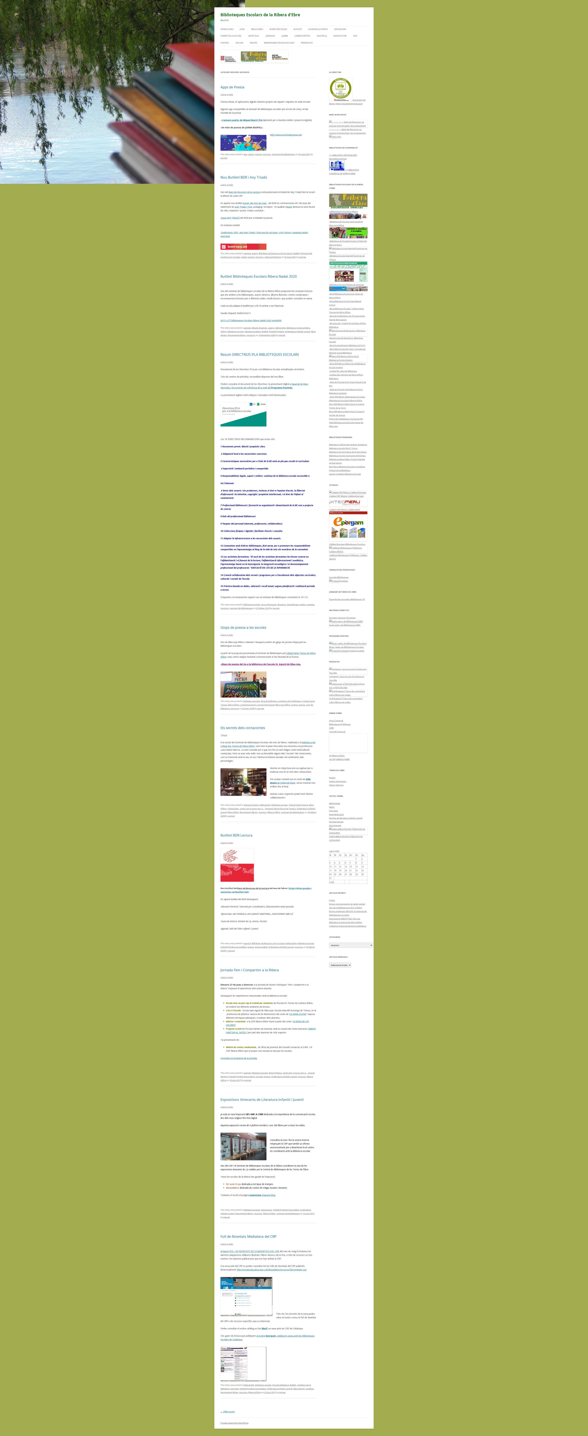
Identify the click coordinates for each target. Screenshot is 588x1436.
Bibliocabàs (257, 29)
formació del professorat (276, 808)
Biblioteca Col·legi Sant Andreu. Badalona (348, 444)
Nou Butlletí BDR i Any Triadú (244, 177)
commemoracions (248, 704)
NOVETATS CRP (340, 36)
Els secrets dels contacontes (243, 727)
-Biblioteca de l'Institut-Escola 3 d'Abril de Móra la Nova (348, 243)
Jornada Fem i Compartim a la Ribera (250, 970)
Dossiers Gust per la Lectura (342, 617)
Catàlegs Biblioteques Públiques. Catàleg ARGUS (348, 557)
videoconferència (272, 257)
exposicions (266, 1209)
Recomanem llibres (237, 335)
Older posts (228, 1411)
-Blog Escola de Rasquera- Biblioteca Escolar (346, 340)
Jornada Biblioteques (339, 577)
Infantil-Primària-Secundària (234, 947)
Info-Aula (333, 810)
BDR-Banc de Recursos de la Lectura (275, 253)
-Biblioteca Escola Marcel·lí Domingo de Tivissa (347, 257)
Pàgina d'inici (227, 29)
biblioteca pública (253, 331)
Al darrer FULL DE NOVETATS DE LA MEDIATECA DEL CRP (250, 1251)
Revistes (253, 42)
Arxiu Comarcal (336, 720)
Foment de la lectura (231, 36)
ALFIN (242, 29)
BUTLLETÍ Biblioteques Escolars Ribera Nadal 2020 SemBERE (251, 320)
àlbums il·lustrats (259, 327)
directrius (281, 604)
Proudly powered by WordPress (234, 1423)
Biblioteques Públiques (340, 724)
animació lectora (251, 805)
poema (294, 704)
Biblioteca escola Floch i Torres (343, 448)
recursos (267, 154)
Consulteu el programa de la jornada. (239, 1058)
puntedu (311, 604)
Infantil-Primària (276, 331)
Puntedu (225, 42)
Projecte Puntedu (356, 650)
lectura (292, 808)
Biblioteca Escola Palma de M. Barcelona (347, 452)
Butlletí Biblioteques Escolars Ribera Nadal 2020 (259, 276)
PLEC (355, 36)
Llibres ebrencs (336, 785)
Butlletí (298, 29)
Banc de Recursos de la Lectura (244, 192)
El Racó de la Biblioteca (339, 470)
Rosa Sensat (335, 825)
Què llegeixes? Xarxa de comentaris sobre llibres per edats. (346, 700)
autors (251, 154)
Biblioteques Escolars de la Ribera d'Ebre (260, 14)
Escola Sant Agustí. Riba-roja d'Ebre (274, 704)
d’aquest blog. (262, 1195)
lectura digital (261, 947)
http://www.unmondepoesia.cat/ (286, 134)
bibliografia (280, 327)
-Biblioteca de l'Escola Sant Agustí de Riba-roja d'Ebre (346, 223)
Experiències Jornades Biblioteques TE (347, 599)
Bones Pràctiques (278, 29)
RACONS (239, 42)
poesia (258, 154)
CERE (331, 728)
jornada (236, 257)
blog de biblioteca (269, 701)
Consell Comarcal (337, 731)
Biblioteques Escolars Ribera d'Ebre (345, 400)
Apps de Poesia (232, 87)
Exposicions (340, 29)
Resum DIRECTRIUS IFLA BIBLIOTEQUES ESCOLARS (260, 354)
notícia (244, 257)
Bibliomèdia (334, 803)
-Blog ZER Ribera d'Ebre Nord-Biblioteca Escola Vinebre (347, 365)
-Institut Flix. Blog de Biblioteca (343, 371)
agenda (247, 253)
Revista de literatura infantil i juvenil (345, 818)
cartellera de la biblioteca (290, 701)
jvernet (224, 158)
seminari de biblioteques (283, 154)
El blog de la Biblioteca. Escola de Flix (346, 419)
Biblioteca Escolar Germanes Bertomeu (347, 455)
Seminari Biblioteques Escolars (279, 42)
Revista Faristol (336, 821)
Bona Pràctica (275, 1073)
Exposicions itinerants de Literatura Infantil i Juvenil (262, 1099)
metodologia (293, 604)
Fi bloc (332, 900)
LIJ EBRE (284, 36)
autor (289, 206)
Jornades (270, 36)
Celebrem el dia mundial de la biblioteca (347, 926)
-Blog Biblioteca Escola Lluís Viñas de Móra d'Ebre (346, 296)
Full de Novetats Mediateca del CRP (248, 1236)
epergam (234, 1388)
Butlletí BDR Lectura (237, 835)
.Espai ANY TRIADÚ (230, 217)
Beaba (332, 777)
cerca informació (268, 604)
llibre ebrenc (299, 1388)
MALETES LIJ (322, 36)
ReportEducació (336, 814)
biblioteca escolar (235, 331)
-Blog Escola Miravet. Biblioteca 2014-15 (347, 345)
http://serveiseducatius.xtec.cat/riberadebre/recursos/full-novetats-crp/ (272, 1269)
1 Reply (224, 735)
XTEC (338, 136)
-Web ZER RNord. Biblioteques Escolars (347, 397)
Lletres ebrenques (337, 781)
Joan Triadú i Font (243, 206)
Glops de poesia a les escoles (243, 627)
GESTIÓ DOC (253, 36)
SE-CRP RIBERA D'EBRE (339, 759)
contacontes (233, 808)
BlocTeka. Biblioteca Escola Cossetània (347, 466)
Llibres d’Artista (302, 36)
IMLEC (332, 807)
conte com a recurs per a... (252, 808)
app (245, 154)
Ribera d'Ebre (274, 812)
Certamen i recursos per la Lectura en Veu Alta (346, 678)
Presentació (307, 42)
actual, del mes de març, (255, 203)
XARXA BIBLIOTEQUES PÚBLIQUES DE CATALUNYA (346, 838)
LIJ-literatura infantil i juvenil (297, 331)
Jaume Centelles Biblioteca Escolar (345, 474)
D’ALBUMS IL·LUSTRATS (318, 29)
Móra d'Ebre (233, 812)
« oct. (331, 881)
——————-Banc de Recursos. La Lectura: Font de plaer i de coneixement (347, 131)
